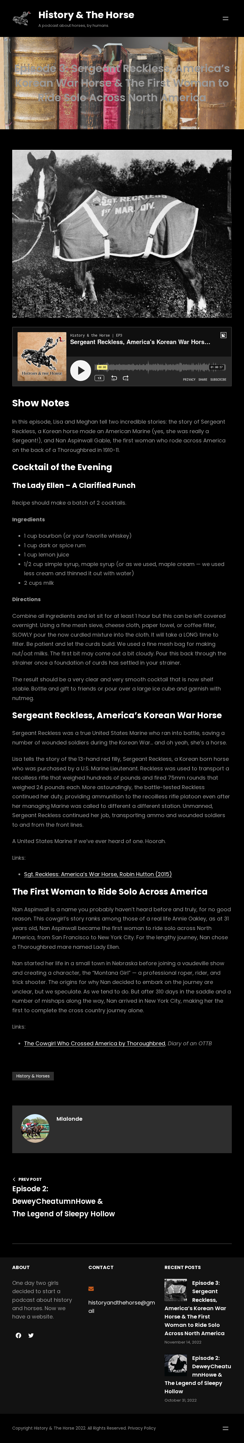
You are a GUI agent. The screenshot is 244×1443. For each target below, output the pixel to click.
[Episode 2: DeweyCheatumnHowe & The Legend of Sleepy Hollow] (176, 1366)
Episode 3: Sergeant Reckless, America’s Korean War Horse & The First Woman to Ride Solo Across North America (195, 1308)
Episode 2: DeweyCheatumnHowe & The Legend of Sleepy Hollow (198, 1374)
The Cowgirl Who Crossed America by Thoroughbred (94, 1043)
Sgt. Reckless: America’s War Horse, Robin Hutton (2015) (98, 874)
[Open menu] (225, 18)
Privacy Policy (142, 1428)
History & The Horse (86, 14)
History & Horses (33, 1076)
